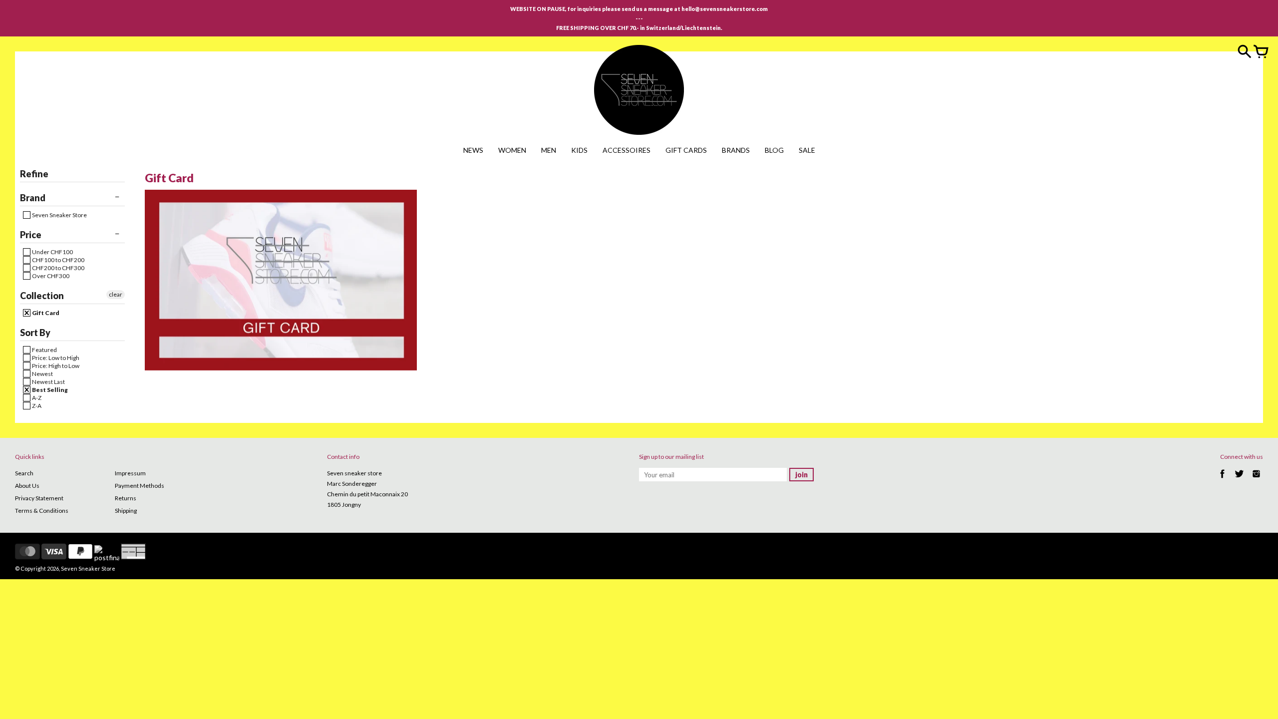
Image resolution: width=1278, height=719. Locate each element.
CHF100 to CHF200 (57, 260)
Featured (44, 350)
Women (512, 150)
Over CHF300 (50, 276)
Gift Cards (686, 150)
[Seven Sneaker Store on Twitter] (1239, 479)
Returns (125, 498)
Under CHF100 (52, 252)
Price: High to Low (55, 365)
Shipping (126, 510)
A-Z (36, 397)
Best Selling (49, 389)
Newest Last (48, 381)
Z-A (36, 405)
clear (115, 294)
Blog (774, 150)
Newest (42, 373)
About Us (27, 485)
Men (548, 150)
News (473, 150)
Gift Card (45, 313)
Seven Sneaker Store (59, 215)
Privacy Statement (39, 498)
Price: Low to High (55, 357)
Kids (579, 150)
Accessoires (626, 150)
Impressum (130, 473)
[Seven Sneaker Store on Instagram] (1256, 479)
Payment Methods (139, 485)
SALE (807, 150)
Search (24, 473)
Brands (736, 150)
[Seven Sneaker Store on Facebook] (1222, 479)
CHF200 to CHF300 (57, 268)
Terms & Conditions (41, 510)
